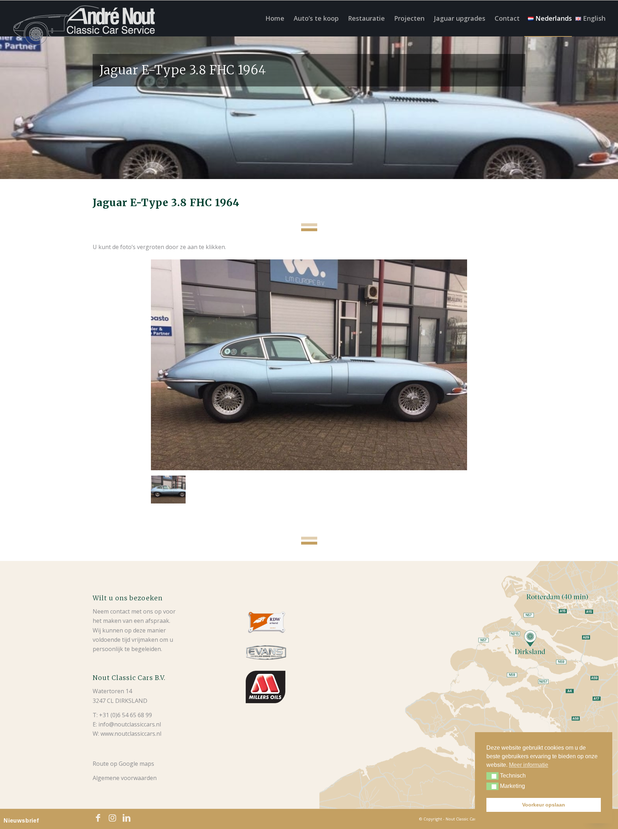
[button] (492, 776)
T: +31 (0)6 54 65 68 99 (122, 715)
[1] (309, 365)
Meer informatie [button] (528, 765)
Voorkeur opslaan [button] (543, 805)
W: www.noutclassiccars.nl (127, 734)
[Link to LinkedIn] (126, 818)
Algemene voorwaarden (125, 778)
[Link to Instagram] (112, 818)
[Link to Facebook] (98, 818)
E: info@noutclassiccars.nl (127, 724)
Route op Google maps (123, 764)
